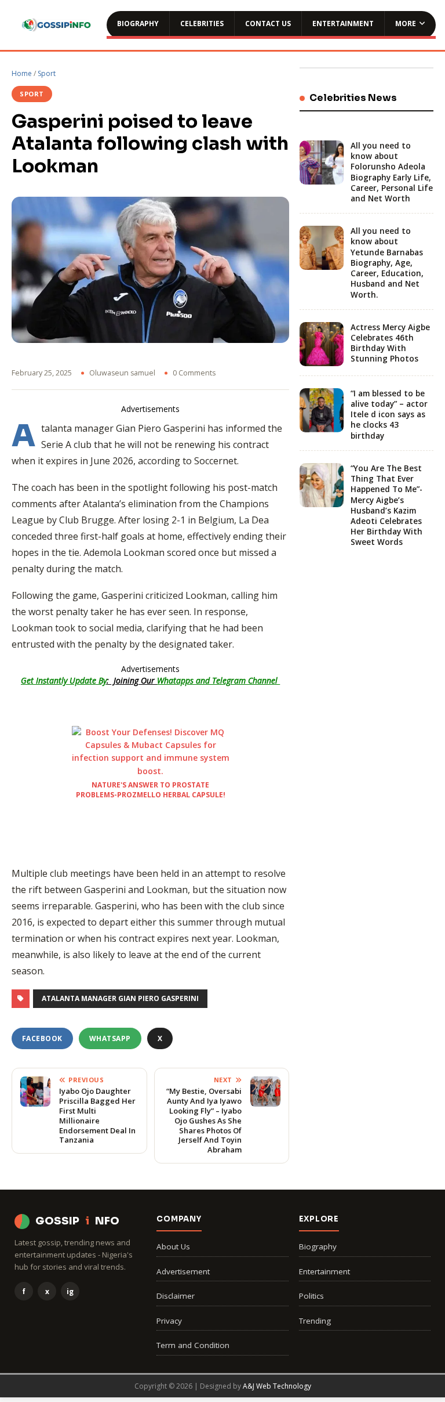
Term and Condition (192, 1345)
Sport (47, 73)
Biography (138, 23)
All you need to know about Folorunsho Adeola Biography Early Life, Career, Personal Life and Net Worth (392, 172)
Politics (311, 1296)
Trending (315, 1321)
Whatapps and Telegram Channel (218, 680)
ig (70, 1291)
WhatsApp (110, 1038)
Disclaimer (175, 1296)
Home (22, 73)
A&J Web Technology (277, 1386)
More (405, 23)
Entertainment (343, 23)
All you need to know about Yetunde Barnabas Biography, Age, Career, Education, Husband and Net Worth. (387, 262)
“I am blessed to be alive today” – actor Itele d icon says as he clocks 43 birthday (389, 414)
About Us (173, 1246)
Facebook (42, 1038)
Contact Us (268, 23)
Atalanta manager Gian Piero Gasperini (120, 998)
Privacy (169, 1321)
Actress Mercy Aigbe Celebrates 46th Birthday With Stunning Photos (390, 343)
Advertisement (183, 1271)
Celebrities (202, 23)
